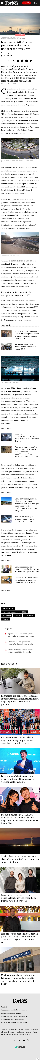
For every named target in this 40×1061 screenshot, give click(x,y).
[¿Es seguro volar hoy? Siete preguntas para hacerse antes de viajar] (6, 437)
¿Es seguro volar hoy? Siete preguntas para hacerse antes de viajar (27, 439)
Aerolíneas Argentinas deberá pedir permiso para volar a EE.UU (25, 347)
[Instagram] (20, 1040)
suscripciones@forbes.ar (17, 1019)
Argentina (7, 615)
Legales (28, 1032)
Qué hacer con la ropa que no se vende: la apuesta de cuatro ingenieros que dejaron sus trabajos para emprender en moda (21, 635)
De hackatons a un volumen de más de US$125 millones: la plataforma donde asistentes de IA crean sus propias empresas (21, 651)
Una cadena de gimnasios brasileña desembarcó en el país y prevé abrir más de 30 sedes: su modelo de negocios (21, 643)
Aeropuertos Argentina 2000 (14, 612)
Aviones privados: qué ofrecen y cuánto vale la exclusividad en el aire (24, 519)
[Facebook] (18, 61)
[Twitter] (13, 61)
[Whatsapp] (9, 61)
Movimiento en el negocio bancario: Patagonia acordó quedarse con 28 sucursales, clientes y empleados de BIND (18, 979)
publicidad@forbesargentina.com (17, 1010)
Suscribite (26, 3)
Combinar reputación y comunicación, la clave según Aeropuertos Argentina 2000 (27, 569)
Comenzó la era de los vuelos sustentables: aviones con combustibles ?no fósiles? (26, 580)
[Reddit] (22, 61)
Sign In (36, 3)
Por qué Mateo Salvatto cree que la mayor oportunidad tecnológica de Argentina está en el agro (17, 779)
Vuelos (5, 619)
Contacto (20, 1029)
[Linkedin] (31, 61)
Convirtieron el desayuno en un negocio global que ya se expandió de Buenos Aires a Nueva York (18, 898)
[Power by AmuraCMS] (20, 1047)
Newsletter (12, 1029)
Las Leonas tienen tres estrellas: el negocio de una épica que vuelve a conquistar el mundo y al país (17, 740)
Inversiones (29, 615)
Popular (8, 629)
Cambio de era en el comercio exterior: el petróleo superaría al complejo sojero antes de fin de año (20, 859)
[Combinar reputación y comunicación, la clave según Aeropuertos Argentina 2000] (6, 569)
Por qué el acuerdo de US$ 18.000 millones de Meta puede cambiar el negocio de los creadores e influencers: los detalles (19, 819)
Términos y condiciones (16, 1032)
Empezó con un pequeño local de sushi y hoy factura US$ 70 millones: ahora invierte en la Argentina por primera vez (19, 938)
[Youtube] (24, 1040)
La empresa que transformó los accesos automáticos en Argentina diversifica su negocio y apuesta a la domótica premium (20, 700)
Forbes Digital (6, 53)
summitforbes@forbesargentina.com (17, 1016)
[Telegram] (26, 61)
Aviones (17, 615)
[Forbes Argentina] (11, 3)
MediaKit (4, 1029)
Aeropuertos (8, 608)
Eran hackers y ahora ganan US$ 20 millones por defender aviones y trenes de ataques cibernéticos (27, 335)
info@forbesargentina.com (14, 1013)
